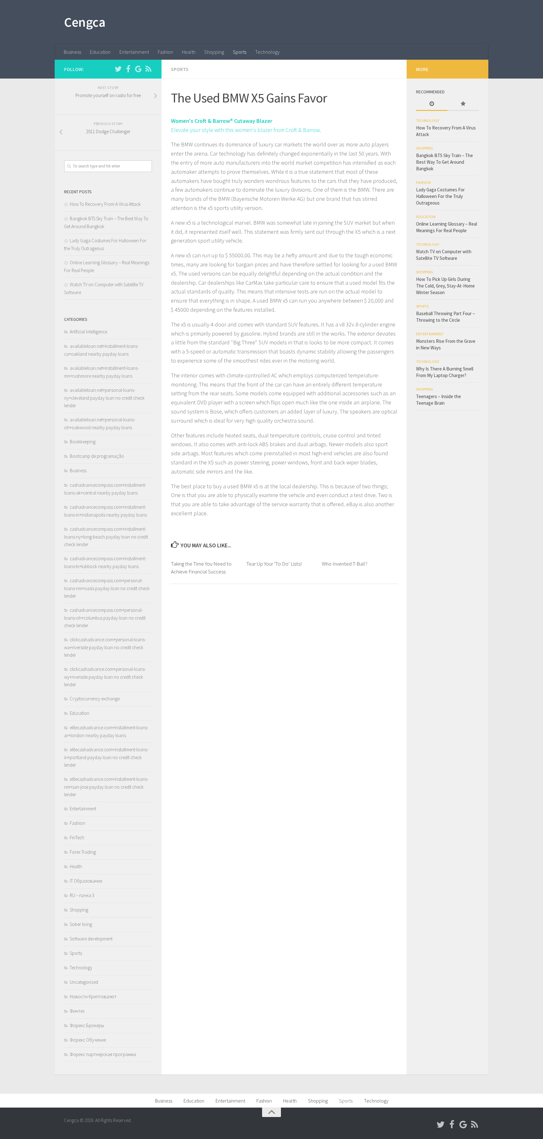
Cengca (84, 22)
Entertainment (134, 52)
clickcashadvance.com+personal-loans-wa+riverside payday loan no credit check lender (105, 647)
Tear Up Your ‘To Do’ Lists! (274, 563)
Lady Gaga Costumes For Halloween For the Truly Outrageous (440, 196)
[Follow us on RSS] (148, 69)
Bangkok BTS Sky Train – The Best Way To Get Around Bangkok (444, 162)
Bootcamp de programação (97, 456)
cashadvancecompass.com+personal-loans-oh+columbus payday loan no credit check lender (104, 617)
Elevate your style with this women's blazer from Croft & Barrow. (246, 130)
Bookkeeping (83, 442)
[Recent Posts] (431, 104)
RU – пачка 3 (82, 895)
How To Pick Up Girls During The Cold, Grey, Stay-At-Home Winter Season (445, 285)
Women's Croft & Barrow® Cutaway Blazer (221, 120)
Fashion (165, 52)
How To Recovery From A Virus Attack (105, 204)
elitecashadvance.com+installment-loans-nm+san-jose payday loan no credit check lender (106, 786)
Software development (91, 939)
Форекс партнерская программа (103, 1054)
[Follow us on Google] (138, 69)
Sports (239, 52)
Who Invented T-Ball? (344, 563)
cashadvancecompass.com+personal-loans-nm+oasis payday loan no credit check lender (107, 588)
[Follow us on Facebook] (128, 69)
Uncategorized (84, 982)
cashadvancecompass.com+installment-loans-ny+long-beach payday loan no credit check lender (106, 536)
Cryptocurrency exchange (95, 699)
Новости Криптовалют (93, 996)
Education (100, 52)
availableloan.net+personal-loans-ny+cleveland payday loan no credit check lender (104, 397)
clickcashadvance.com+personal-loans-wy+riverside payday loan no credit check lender (105, 676)
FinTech (77, 838)
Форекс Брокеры (87, 1025)
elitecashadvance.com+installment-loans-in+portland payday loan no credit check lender (106, 757)
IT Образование (86, 881)
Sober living (81, 924)
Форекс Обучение (88, 1040)
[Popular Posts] (463, 104)
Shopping (214, 52)
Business (72, 52)
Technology (267, 52)
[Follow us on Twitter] (118, 69)
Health (188, 52)
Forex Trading (83, 852)
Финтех (77, 1011)
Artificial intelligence (88, 332)
